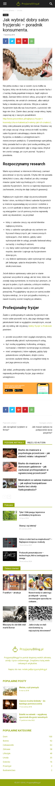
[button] (51, 4)
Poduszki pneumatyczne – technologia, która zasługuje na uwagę (33, 555)
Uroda (19, 10)
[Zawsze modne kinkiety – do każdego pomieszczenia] (10, 704)
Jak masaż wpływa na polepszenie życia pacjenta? (42, 430)
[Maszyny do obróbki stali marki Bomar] (15, 614)
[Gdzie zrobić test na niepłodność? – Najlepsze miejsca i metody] (10, 542)
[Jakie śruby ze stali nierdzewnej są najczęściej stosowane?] (40, 614)
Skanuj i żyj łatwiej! (27, 526)
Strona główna (8, 10)
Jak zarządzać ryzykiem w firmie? (15, 428)
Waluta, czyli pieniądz (29, 687)
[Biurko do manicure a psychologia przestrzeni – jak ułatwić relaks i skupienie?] (10, 453)
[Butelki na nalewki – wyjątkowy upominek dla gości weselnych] (10, 718)
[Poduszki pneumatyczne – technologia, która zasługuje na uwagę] (10, 556)
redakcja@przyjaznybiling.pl (34, 669)
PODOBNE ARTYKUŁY (14, 443)
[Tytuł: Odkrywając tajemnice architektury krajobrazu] (10, 516)
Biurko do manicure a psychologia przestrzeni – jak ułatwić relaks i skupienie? (34, 453)
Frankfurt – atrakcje (12, 593)
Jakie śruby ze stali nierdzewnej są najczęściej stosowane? (40, 628)
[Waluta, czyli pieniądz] (10, 691)
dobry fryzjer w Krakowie (40, 326)
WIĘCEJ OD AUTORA (36, 443)
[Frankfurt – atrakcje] (15, 582)
